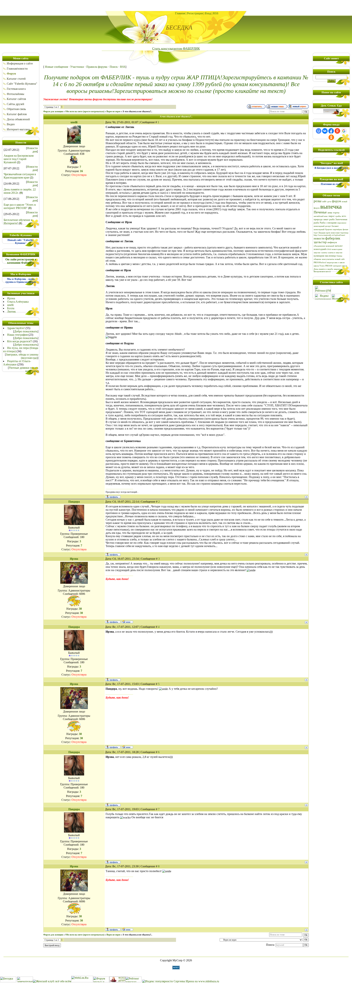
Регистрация (195, 13)
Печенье (320, 212)
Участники (77, 66)
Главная (180, 13)
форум (336, 201)
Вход (208, 13)
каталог (339, 245)
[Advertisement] (176, 5)
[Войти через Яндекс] (337, 131)
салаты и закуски (335, 253)
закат (326, 219)
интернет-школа (340, 266)
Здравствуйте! (16, 328)
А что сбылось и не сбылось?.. (137, 111)
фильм (345, 229)
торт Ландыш (319, 233)
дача (329, 202)
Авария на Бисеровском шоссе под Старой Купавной (19, 159)
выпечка (331, 206)
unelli (10, 304)
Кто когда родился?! (19, 341)
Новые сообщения (56, 66)
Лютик (11, 311)
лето (344, 216)
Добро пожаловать (25, 331)
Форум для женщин (53, 111)
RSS (215, 13)
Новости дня (32, 150)
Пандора (74, 501)
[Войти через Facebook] (331, 131)
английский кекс (321, 216)
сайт (324, 201)
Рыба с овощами (328, 222)
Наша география (17, 334)
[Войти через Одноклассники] (331, 137)
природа (318, 219)
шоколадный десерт (322, 226)
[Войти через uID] (318, 131)
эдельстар (320, 242)
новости (319, 238)
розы (317, 201)
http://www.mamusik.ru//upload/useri (329, 235)
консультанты (328, 259)
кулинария (319, 255)
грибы (338, 216)
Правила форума (96, 66)
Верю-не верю (113, 111)
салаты (324, 253)
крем (328, 233)
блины (339, 256)
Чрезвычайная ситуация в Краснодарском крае (20, 176)
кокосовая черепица (339, 233)
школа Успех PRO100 (323, 266)
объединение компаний (324, 246)
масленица (330, 255)
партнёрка (337, 229)
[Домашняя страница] (127, 621)
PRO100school (320, 262)
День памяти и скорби (323, 269)
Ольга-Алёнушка (18, 301)
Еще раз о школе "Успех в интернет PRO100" (20, 206)
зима (329, 212)
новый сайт (340, 259)
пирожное (341, 223)
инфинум (332, 242)
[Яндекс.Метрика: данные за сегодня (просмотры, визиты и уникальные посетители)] (340, 297)
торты (336, 212)
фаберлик (332, 238)
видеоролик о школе (336, 262)
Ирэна (11, 298)
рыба (332, 219)
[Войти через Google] (344, 131)
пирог (332, 216)
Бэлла (10, 308)
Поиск (114, 66)
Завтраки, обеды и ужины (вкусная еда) (22, 356)
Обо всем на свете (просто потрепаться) (84, 111)
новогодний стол (322, 249)
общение (317, 259)
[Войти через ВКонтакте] (325, 131)
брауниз (328, 229)
